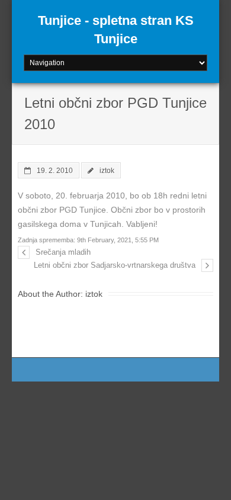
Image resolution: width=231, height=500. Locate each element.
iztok (107, 170)
